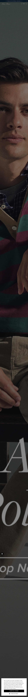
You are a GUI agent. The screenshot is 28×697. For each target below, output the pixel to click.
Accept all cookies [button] (14, 690)
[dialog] (14, 348)
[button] (14, 693)
